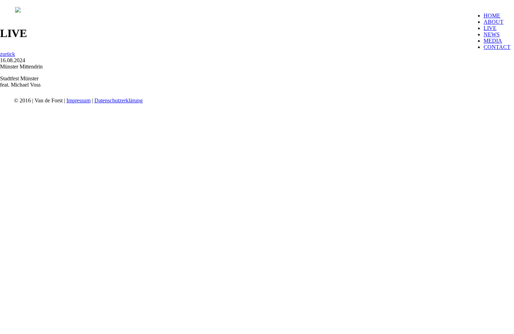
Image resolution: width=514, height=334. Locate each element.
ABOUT (494, 22)
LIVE (490, 28)
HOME (492, 16)
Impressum (78, 100)
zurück (7, 54)
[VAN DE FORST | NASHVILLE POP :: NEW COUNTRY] (18, 11)
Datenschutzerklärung (118, 100)
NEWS (492, 34)
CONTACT (497, 47)
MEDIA (493, 41)
